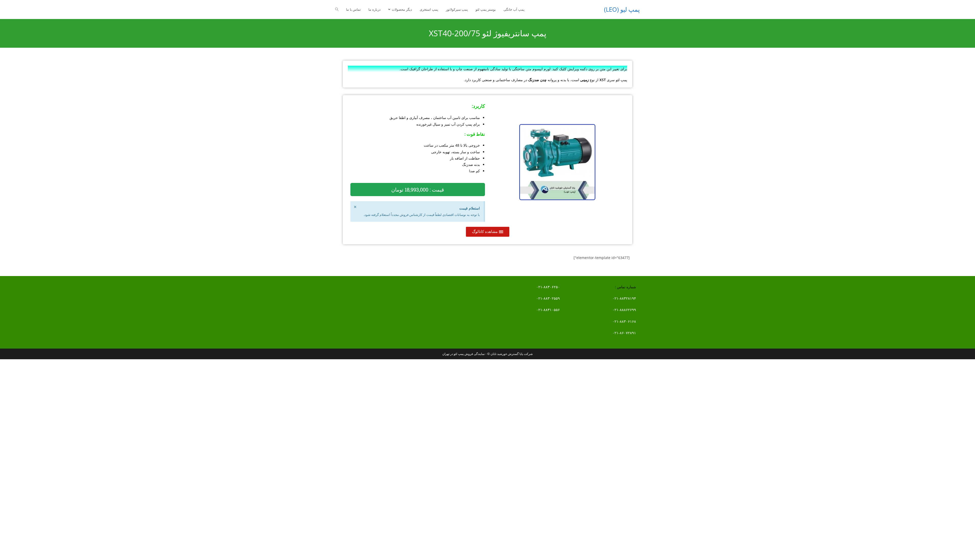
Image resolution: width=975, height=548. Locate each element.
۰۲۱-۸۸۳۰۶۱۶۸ (624, 321)
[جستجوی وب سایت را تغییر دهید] (336, 9)
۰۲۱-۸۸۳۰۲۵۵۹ (548, 298)
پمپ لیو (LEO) (622, 9)
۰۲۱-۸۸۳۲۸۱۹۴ (624, 298)
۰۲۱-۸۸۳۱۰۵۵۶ (548, 309)
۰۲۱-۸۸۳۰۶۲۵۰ (548, 286)
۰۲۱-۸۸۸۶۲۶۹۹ (624, 309)
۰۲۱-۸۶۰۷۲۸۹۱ (624, 332)
